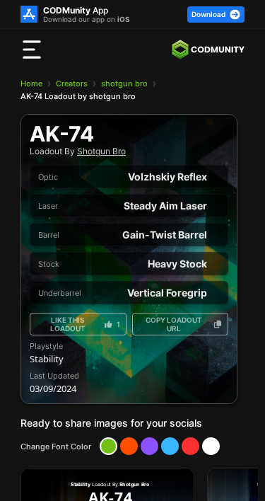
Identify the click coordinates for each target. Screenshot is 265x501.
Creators (72, 83)
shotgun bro (124, 83)
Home (31, 83)
